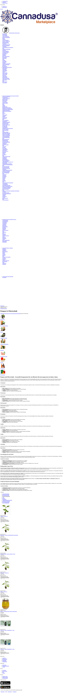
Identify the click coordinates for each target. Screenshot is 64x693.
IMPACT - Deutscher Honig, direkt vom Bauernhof (8, 611)
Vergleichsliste (4, 661)
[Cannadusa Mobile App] (5, 688)
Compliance (14, 691)
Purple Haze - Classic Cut (4, 572)
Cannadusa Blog (5, 1)
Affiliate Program (5, 677)
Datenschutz (10, 691)
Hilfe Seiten (4, 665)
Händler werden (5, 676)
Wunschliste (4, 660)
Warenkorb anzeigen (3, 308)
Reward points (4, 671)
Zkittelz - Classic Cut (3, 591)
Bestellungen (4, 659)
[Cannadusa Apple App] (5, 684)
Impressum (2, 691)
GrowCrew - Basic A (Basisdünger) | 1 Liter (7, 630)
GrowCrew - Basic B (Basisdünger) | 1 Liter (7, 649)
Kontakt (3, 666)
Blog (3, 672)
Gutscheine (4, 2)
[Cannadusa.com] (29, 23)
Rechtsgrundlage (5, 678)
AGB (6, 691)
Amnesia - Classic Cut (3, 516)
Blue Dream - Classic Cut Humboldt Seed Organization (9, 535)
